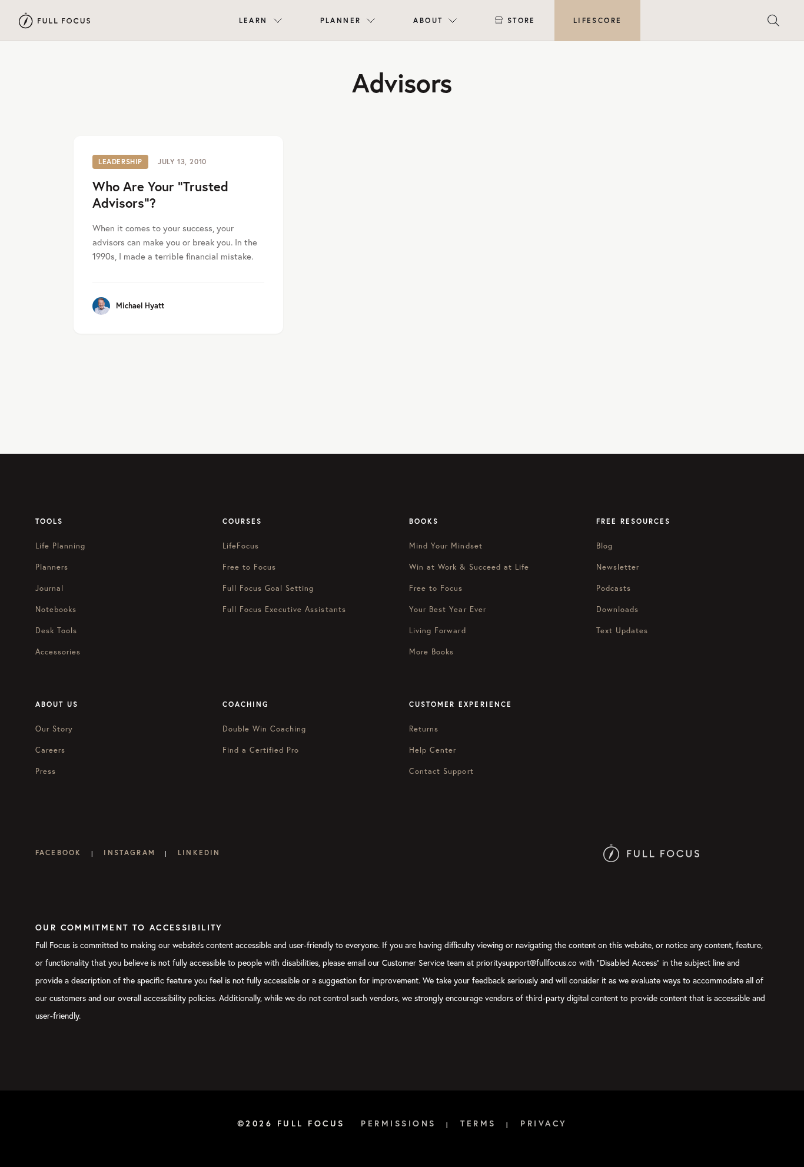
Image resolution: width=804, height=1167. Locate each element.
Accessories (58, 651)
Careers (50, 749)
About (428, 20)
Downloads (617, 609)
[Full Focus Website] (651, 852)
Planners (51, 566)
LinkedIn (199, 852)
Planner (340, 20)
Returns (423, 728)
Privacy (543, 1123)
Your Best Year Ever (447, 609)
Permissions (398, 1123)
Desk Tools (56, 630)
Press (45, 771)
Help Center (432, 749)
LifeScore (597, 20)
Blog (604, 545)
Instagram (129, 852)
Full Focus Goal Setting (268, 588)
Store (521, 20)
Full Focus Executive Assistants (284, 609)
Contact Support (441, 771)
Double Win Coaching (264, 728)
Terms (478, 1123)
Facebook (58, 852)
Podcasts (613, 588)
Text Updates (622, 630)
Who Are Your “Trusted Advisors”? (160, 195)
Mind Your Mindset (446, 545)
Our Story (54, 728)
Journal (49, 588)
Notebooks (56, 609)
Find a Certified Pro (261, 749)
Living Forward (437, 630)
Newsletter (617, 566)
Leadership (120, 161)
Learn (253, 20)
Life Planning (60, 545)
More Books (431, 651)
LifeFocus (240, 545)
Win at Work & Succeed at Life (469, 566)
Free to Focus (249, 566)
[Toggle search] (773, 20)
